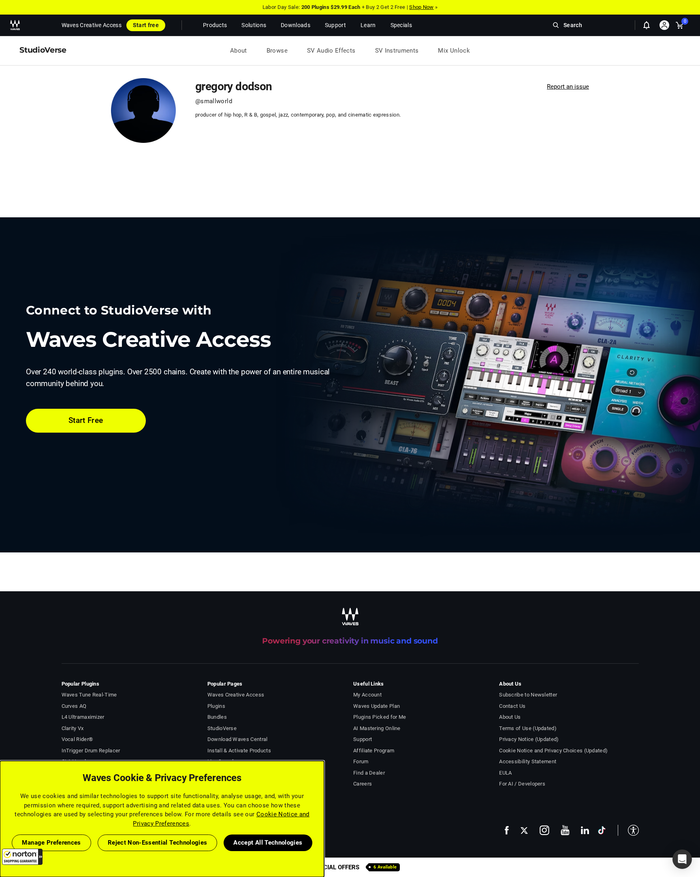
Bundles (217, 717)
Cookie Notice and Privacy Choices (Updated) (553, 750)
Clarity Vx (73, 728)
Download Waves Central (237, 739)
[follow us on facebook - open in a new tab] (507, 830)
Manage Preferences (51, 842)
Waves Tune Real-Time (89, 695)
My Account (367, 695)
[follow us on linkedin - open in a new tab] (585, 830)
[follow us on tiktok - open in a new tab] (601, 830)
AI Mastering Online (377, 728)
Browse (277, 50)
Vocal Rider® (77, 739)
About (238, 50)
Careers (362, 784)
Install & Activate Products (239, 750)
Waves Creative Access (92, 25)
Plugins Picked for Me (379, 717)
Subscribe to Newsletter (528, 695)
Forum (361, 761)
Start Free (85, 420)
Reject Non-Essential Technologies (157, 842)
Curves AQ (74, 706)
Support (362, 739)
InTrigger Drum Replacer (91, 750)
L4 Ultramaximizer (83, 717)
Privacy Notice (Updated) (529, 739)
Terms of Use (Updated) (528, 728)
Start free (146, 25)
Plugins (216, 706)
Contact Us (512, 706)
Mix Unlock (454, 50)
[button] (22, 857)
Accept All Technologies (267, 842)
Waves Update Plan (376, 706)
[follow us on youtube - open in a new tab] (565, 830)
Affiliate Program (373, 750)
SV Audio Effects (331, 50)
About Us (510, 717)
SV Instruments (397, 50)
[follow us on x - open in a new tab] (524, 830)
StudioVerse (222, 728)
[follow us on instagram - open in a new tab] (544, 830)
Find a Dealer (369, 773)
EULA (505, 773)
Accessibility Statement (527, 761)
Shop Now (421, 7)
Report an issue (568, 86)
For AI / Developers (522, 784)
